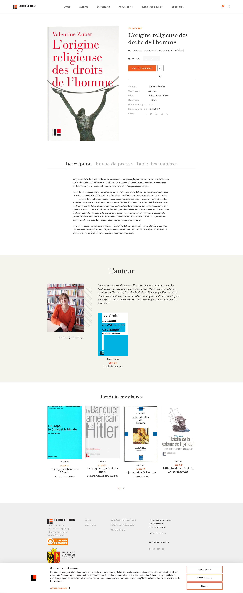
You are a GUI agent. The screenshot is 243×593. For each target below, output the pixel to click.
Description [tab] (78, 163)
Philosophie (113, 359)
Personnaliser (203, 578)
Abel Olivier (142, 477)
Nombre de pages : (137, 104)
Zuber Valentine (157, 86)
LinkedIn (163, 549)
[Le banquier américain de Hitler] (102, 432)
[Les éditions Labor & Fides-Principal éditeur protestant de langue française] (24, 7)
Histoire (152, 91)
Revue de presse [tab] (114, 163)
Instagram (154, 549)
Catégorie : (133, 100)
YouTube (158, 549)
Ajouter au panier (142, 68)
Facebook (149, 549)
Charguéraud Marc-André (104, 476)
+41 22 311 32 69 (157, 533)
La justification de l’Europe (140, 472)
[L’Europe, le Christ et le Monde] (64, 432)
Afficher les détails (58, 588)
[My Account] (229, 7)
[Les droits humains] (113, 334)
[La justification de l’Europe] (140, 434)
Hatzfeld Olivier (66, 476)
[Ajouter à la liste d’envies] (160, 68)
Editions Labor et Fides (160, 520)
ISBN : (131, 95)
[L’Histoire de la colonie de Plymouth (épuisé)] (178, 432)
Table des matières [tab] (157, 163)
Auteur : (132, 86)
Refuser (204, 586)
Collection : (133, 91)
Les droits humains (113, 366)
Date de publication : (138, 109)
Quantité (133, 58)
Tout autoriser (204, 569)
